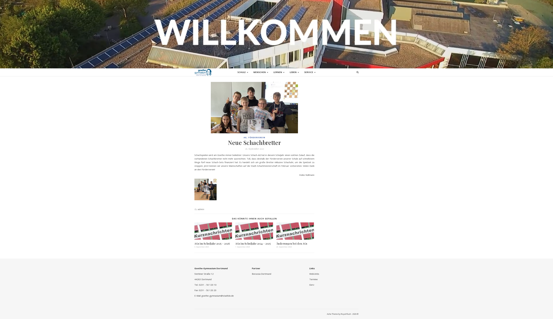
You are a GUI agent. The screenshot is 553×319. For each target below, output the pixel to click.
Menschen (259, 72)
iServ (311, 284)
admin (201, 209)
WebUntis (314, 273)
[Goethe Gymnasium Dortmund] (203, 72)
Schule (241, 72)
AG (245, 137)
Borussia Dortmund (261, 273)
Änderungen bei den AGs (291, 243)
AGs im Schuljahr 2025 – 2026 (212, 243)
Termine (313, 279)
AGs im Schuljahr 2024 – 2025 (253, 243)
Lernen (277, 72)
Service (308, 72)
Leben (293, 72)
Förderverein (256, 137)
